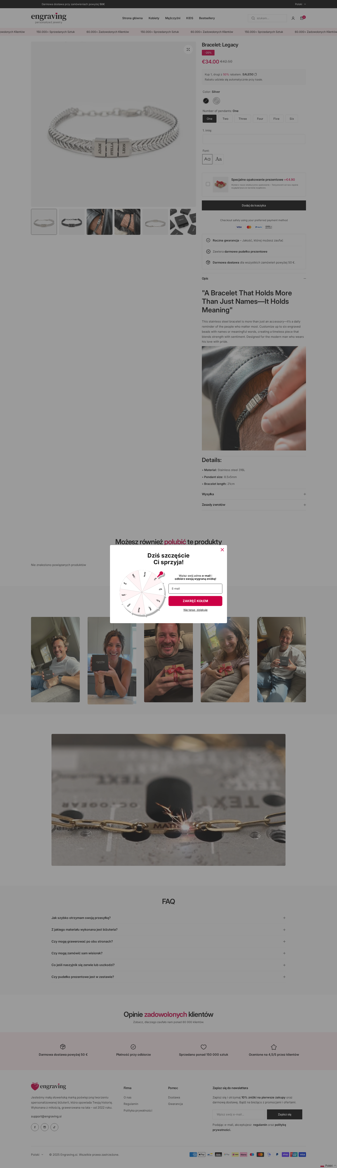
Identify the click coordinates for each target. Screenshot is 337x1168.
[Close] (222, 549)
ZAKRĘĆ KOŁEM (195, 601)
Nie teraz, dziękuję (196, 609)
